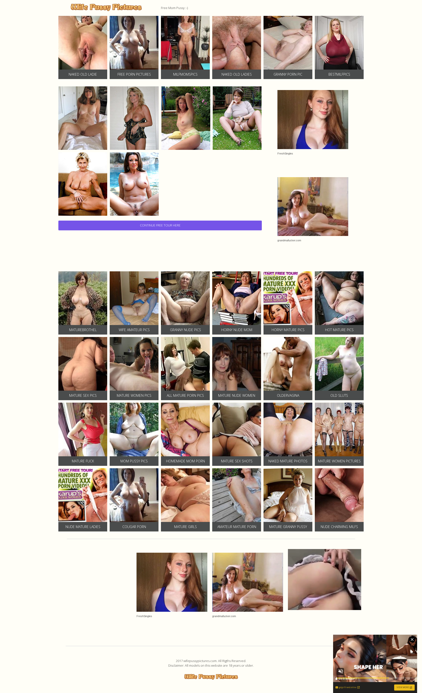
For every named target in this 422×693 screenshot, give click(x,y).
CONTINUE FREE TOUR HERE (160, 225)
